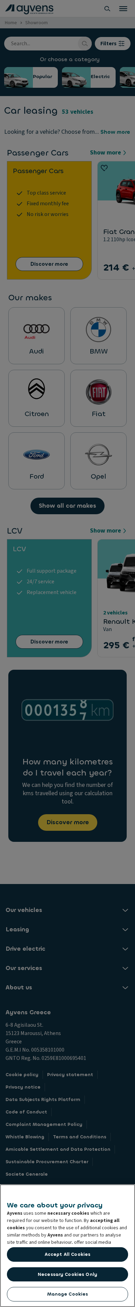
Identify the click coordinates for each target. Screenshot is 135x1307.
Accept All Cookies (67, 1254)
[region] (67, 1245)
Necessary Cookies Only (67, 1274)
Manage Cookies (67, 1294)
